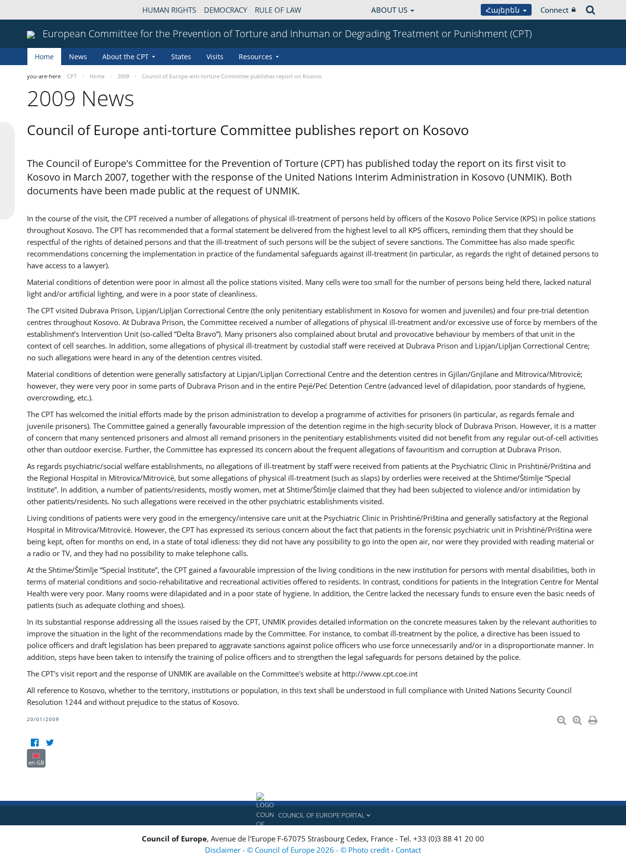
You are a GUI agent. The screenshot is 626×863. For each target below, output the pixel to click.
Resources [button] (255, 56)
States (181, 56)
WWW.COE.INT (51, 9)
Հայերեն (504, 10)
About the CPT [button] (125, 56)
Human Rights (169, 10)
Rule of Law (278, 10)
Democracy (225, 10)
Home (44, 56)
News (78, 56)
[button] (313, 815)
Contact (408, 850)
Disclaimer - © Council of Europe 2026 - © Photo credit (298, 850)
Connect (554, 10)
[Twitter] (49, 742)
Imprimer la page (593, 718)
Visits (215, 56)
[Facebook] (34, 742)
